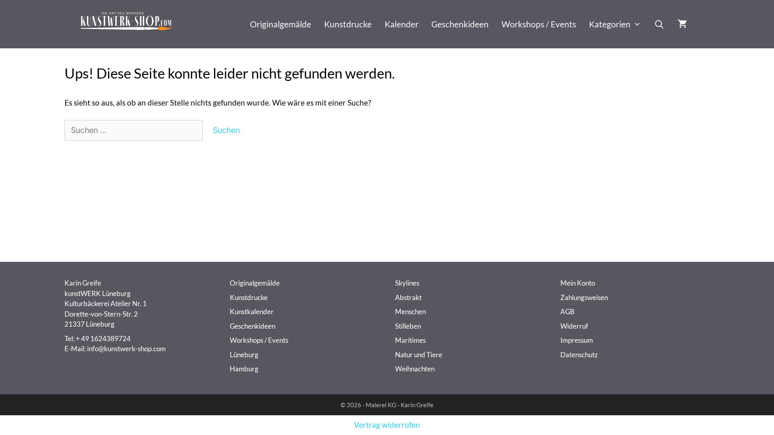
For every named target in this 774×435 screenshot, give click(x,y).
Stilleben (408, 326)
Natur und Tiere (418, 354)
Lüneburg (244, 354)
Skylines (407, 283)
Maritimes (410, 340)
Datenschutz (579, 354)
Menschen (410, 311)
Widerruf (574, 326)
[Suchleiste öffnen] (659, 24)
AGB (567, 311)
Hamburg (244, 369)
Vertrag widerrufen (387, 424)
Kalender (401, 24)
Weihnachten (415, 369)
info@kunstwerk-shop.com (126, 348)
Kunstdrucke (348, 24)
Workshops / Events (538, 24)
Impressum (576, 340)
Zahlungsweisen (584, 297)
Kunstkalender (252, 311)
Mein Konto (577, 283)
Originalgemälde (280, 24)
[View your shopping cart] (682, 24)
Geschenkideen (460, 24)
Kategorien (609, 24)
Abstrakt (408, 297)
